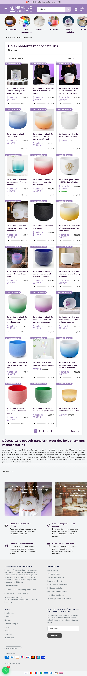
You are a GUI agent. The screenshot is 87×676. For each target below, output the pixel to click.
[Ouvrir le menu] (6, 9)
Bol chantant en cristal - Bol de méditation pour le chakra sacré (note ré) (43, 136)
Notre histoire (52, 570)
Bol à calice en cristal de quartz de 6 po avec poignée (43, 364)
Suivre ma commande (55, 577)
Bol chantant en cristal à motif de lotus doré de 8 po (69, 410)
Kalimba (7, 627)
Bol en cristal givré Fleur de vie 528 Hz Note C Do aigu (69, 181)
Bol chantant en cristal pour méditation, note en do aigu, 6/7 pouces (69, 274)
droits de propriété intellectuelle (59, 599)
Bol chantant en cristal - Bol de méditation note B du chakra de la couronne (43, 319)
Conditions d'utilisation (55, 595)
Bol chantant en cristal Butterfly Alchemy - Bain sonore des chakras (16, 91)
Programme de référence (56, 581)
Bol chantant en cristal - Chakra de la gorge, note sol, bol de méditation (68, 365)
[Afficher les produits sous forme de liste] (78, 58)
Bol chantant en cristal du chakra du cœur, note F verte (43, 410)
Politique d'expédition (55, 588)
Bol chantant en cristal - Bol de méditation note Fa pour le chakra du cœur (17, 319)
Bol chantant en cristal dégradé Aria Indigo (15, 135)
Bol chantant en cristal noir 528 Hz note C (43, 227)
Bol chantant (9, 613)
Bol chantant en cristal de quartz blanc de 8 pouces (68, 135)
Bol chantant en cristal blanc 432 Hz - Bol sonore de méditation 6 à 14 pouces (69, 91)
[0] (80, 9)
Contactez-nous (53, 574)
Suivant (73, 431)
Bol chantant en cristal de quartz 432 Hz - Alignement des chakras (17, 228)
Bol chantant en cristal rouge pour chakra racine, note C (16, 411)
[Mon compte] (76, 9)
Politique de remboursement (58, 584)
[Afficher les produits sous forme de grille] (74, 58)
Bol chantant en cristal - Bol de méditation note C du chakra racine (43, 182)
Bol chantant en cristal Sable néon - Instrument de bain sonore (17, 274)
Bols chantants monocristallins (22, 37)
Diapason (8, 617)
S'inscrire (54, 636)
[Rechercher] (68, 9)
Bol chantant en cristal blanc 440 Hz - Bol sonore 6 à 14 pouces (43, 91)
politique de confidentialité (57, 592)
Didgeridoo (8, 634)
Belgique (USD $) (11, 648)
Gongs (7, 631)
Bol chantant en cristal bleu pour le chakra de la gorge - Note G (17, 365)
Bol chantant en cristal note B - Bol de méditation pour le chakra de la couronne (69, 319)
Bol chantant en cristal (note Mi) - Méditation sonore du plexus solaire (69, 228)
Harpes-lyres (9, 638)
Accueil (7, 37)
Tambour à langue (11, 624)
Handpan (8, 620)
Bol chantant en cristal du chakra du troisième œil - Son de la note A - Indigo (42, 274)
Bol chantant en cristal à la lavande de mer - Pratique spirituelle (17, 182)
